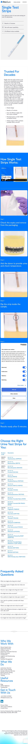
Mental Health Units (6, 647)
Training (3, 675)
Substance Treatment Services (9, 651)
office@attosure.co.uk (6, 697)
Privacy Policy (4, 705)
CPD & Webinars (5, 685)
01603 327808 (17, 2)
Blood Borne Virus (5, 674)
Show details (20, 385)
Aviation (3, 657)
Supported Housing (6, 648)
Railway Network (5, 653)
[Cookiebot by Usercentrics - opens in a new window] (20, 345)
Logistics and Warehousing (8, 656)
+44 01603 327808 (6, 696)
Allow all (14, 389)
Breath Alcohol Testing (6, 672)
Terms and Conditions (6, 706)
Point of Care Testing (6, 669)
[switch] (24, 371)
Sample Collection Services (8, 671)
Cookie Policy (4, 708)
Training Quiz (4, 687)
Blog (2, 684)
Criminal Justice (5, 650)
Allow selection (14, 393)
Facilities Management (6, 659)
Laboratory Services (6, 668)
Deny (14, 398)
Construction (4, 654)
